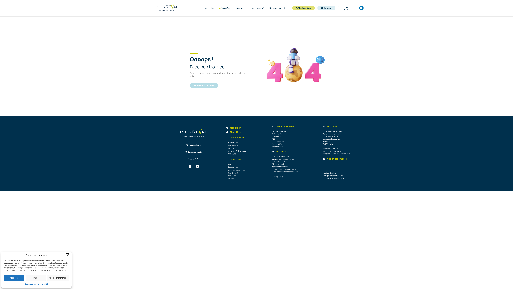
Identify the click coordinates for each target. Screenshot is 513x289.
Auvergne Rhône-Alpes (236, 170)
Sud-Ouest (232, 154)
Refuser (35, 277)
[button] (67, 255)
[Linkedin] (361, 8)
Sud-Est (231, 148)
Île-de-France (233, 142)
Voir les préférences (58, 277)
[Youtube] (197, 166)
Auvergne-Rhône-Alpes (237, 151)
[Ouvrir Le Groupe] (246, 8)
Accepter (14, 277)
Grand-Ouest (233, 145)
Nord (230, 164)
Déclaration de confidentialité (36, 284)
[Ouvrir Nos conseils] (264, 8)
